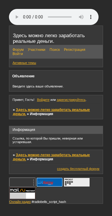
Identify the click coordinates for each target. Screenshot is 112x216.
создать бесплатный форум (78, 168)
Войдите (43, 99)
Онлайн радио (20, 202)
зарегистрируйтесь (71, 99)
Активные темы (24, 63)
